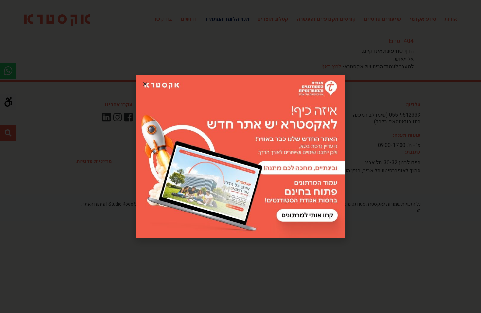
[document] (240, 156)
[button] (144, 84)
